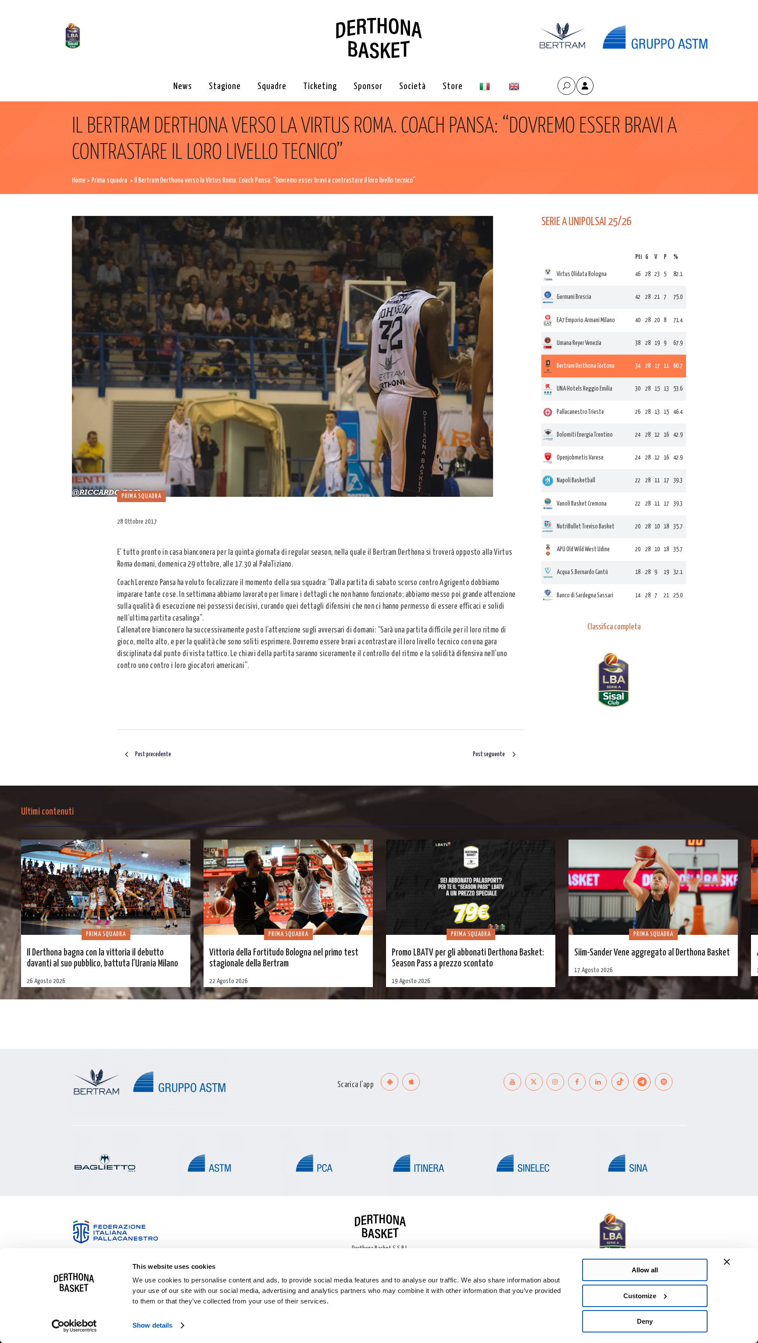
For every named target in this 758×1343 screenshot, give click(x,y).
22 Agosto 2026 (228, 981)
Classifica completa (613, 627)
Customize (639, 1296)
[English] (515, 86)
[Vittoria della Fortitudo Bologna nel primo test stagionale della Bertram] (288, 887)
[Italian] (486, 86)
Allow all (645, 1270)
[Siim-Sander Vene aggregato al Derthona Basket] (653, 887)
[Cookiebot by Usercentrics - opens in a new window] (74, 1325)
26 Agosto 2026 (46, 981)
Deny (645, 1321)
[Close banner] (727, 1262)
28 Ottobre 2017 (137, 521)
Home (79, 180)
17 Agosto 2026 (593, 970)
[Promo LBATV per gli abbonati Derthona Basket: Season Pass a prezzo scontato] (470, 887)
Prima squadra (109, 180)
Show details (152, 1325)
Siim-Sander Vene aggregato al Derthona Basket (652, 953)
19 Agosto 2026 (411, 981)
